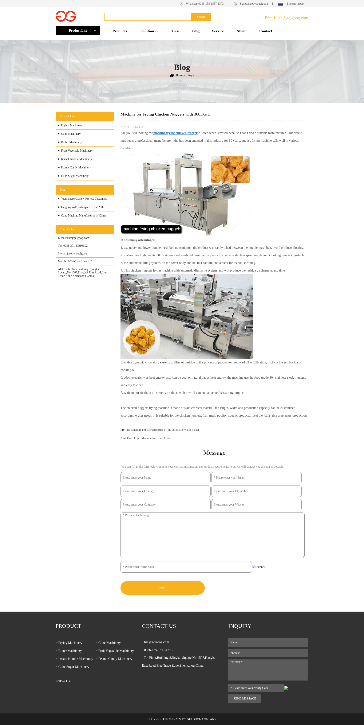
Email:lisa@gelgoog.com (286, 17)
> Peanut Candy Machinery (114, 658)
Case (175, 31)
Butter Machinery (71, 142)
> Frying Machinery (69, 642)
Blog (195, 31)
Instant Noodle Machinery (76, 159)
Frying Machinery (72, 125)
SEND (162, 587)
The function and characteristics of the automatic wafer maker (162, 429)
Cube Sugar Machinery (74, 176)
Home (179, 75)
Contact (265, 31)
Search (201, 16)
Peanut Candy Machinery (76, 167)
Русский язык (295, 3)
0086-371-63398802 (75, 245)
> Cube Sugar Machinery (72, 667)
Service (218, 31)
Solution (147, 31)
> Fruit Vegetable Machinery (115, 650)
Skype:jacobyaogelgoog (254, 3)
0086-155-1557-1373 (80, 261)
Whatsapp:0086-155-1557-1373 (205, 3)
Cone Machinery (71, 133)
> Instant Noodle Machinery (74, 658)
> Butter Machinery (69, 650)
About (242, 31)
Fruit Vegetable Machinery (77, 150)
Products (119, 31)
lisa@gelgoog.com (78, 237)
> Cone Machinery (108, 642)
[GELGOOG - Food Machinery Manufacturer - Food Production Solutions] (66, 15)
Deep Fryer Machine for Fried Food (148, 438)
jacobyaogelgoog (77, 253)
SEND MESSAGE (245, 698)
